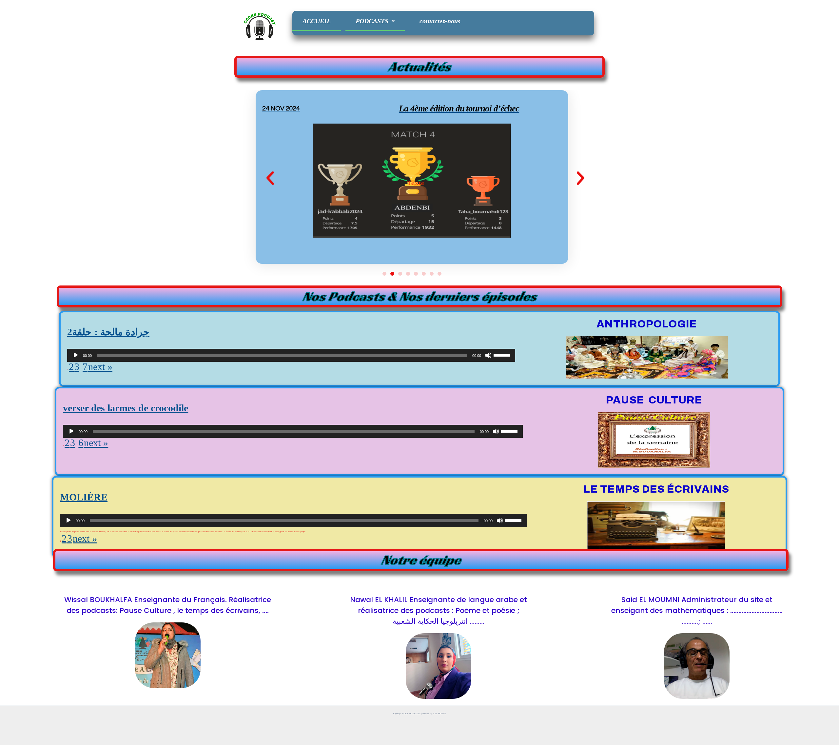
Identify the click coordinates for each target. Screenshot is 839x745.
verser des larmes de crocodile (125, 407)
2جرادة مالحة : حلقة (108, 331)
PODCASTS (372, 21)
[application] (291, 355)
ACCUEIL (316, 21)
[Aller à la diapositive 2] (392, 274)
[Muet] (488, 355)
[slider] (503, 355)
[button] (270, 178)
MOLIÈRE (83, 497)
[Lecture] (75, 355)
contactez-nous (440, 21)
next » (100, 366)
